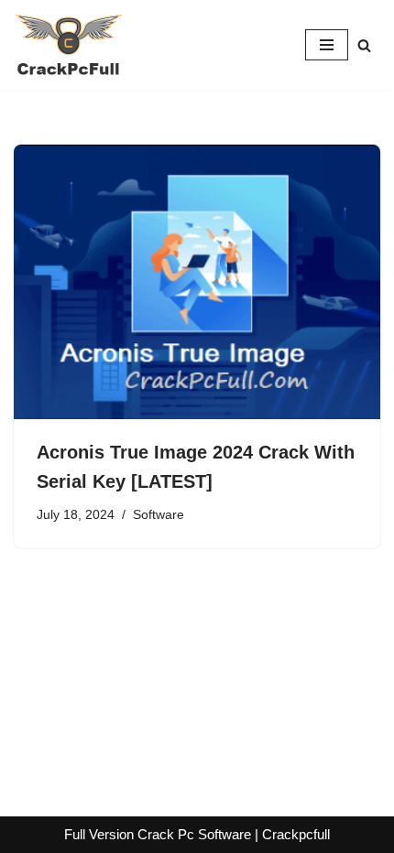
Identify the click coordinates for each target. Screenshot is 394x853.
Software (158, 515)
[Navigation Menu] (326, 44)
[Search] (364, 45)
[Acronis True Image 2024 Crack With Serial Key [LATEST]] (197, 282)
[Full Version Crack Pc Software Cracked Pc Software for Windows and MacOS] (69, 45)
